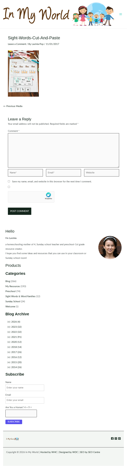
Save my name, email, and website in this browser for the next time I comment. (52, 181)
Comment (13, 131)
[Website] (101, 173)
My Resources (12, 286)
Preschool (10, 291)
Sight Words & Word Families (20, 296)
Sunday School (12, 301)
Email (8, 395)
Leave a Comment (17, 44)
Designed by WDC (68, 452)
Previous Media (12, 106)
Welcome (10, 306)
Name (8, 382)
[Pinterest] (119, 438)
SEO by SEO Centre (90, 452)
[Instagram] (115, 438)
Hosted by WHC (48, 452)
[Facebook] (112, 438)
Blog (7, 281)
